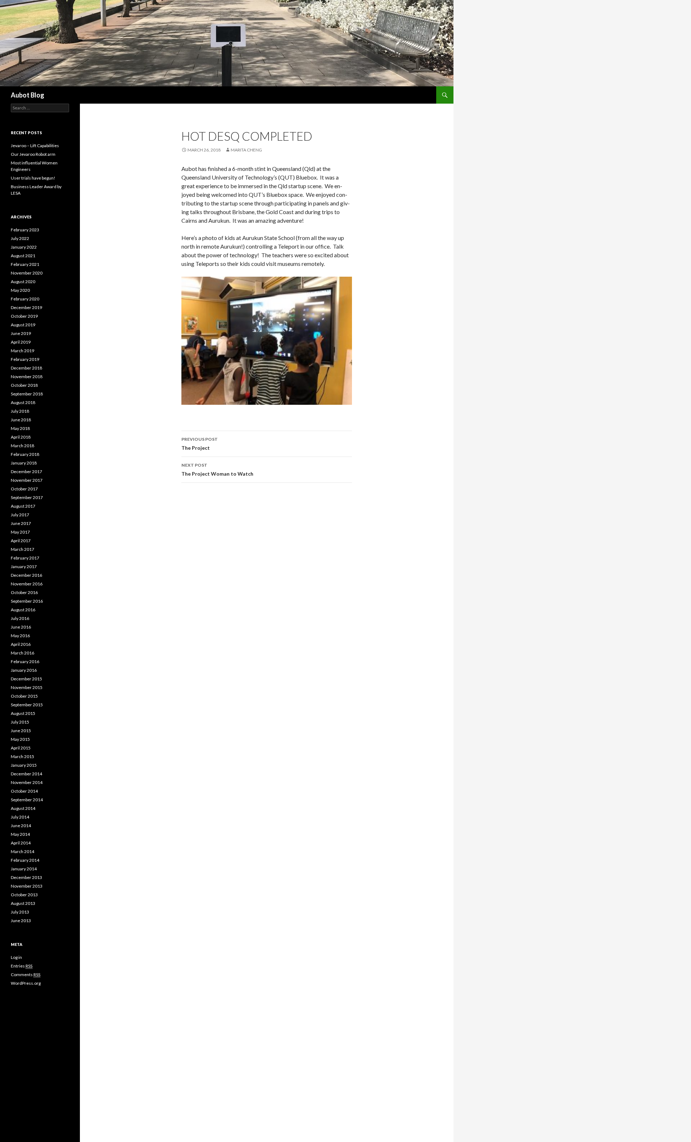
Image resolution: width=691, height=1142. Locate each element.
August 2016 (23, 609)
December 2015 (26, 678)
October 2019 (24, 316)
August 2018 (23, 402)
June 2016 (21, 627)
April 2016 (21, 644)
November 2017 (26, 480)
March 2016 (22, 653)
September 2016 (27, 601)
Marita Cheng (246, 150)
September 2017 (27, 497)
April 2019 (21, 342)
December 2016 (26, 575)
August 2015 (23, 713)
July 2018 (20, 411)
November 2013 (26, 886)
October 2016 (24, 592)
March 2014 (22, 851)
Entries (21, 966)
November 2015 (26, 687)
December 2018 (26, 368)
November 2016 (26, 583)
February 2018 (25, 454)
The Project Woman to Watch (217, 469)
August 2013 (23, 903)
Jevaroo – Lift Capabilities (35, 145)
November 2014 (26, 782)
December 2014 (26, 773)
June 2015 (21, 730)
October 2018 (24, 385)
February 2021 (25, 264)
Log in (16, 957)
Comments (25, 974)
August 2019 (23, 324)
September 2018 (27, 393)
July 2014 (20, 817)
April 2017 (21, 540)
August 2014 (23, 808)
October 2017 (24, 488)
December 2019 (26, 307)
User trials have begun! (33, 178)
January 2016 (24, 670)
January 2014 (24, 868)
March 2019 (22, 350)
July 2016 (20, 618)
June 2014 (21, 825)
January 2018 (24, 463)
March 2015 (22, 756)
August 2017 (23, 506)
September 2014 (27, 799)
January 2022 (24, 247)
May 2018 (20, 428)
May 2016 (20, 635)
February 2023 (25, 229)
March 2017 (22, 549)
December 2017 (26, 471)
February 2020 (25, 299)
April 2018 (21, 437)
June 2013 (21, 920)
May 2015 (20, 739)
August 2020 (23, 281)
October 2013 (24, 894)
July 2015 (20, 722)
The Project (199, 443)
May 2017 (20, 532)
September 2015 (27, 704)
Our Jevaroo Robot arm (33, 154)
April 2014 (21, 843)
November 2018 (26, 376)
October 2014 (24, 791)
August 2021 (23, 255)
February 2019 (25, 359)
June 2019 (21, 333)
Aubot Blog (27, 95)
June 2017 (21, 523)
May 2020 (20, 290)
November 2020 (26, 273)
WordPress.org (26, 983)
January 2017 (24, 566)
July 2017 (20, 514)
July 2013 (20, 912)
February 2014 (25, 860)
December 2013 (26, 877)
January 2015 (24, 765)
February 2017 (25, 558)
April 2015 (21, 748)
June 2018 (21, 419)
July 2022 (20, 238)
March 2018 (22, 445)
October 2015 (24, 696)
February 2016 (25, 661)
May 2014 (20, 834)
